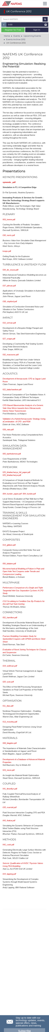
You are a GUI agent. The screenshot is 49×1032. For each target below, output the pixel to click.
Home (7, 36)
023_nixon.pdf (9, 770)
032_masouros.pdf (11, 354)
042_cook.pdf (8, 844)
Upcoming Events (32, 36)
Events (16, 36)
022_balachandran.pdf (12, 389)
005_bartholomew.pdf (12, 454)
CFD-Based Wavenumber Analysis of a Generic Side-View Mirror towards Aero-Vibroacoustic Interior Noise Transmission (23, 408)
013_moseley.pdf (10, 722)
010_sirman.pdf (9, 323)
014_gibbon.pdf (9, 545)
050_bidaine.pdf (9, 563)
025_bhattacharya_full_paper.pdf (16, 472)
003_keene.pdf (9, 219)
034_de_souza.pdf (10, 270)
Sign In (36, 30)
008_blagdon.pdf (10, 743)
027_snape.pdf (9, 339)
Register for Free (13, 30)
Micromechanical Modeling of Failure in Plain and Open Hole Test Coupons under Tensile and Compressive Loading (23, 571)
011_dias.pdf (8, 706)
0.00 (10, 24)
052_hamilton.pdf (10, 617)
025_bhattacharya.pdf (12, 475)
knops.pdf (7, 251)
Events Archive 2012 (15, 39)
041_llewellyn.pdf (10, 789)
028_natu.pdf (8, 429)
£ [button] (5, 25)
